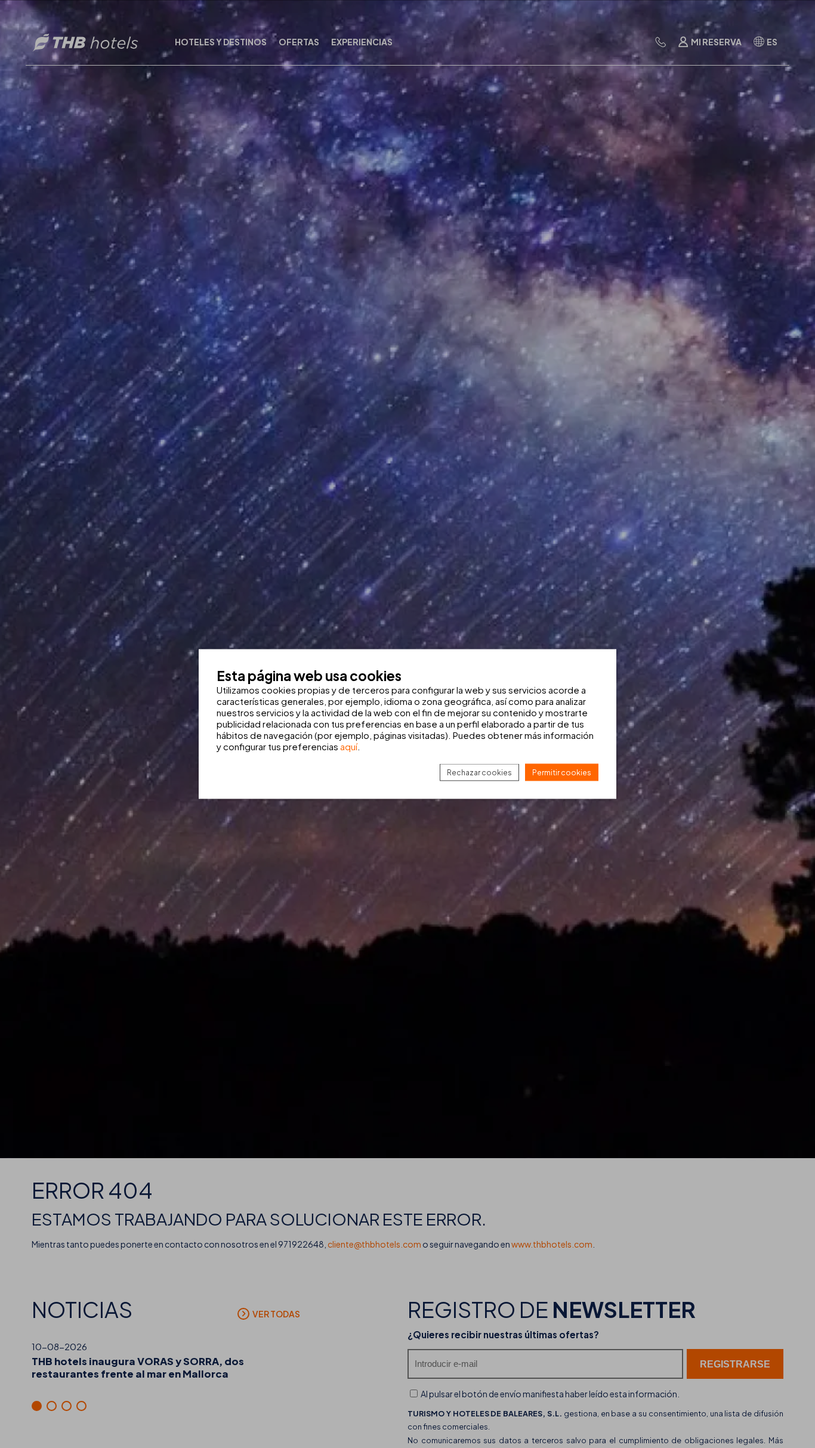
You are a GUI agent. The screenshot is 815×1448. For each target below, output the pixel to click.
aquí (348, 746)
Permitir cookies (561, 772)
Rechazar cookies (479, 772)
